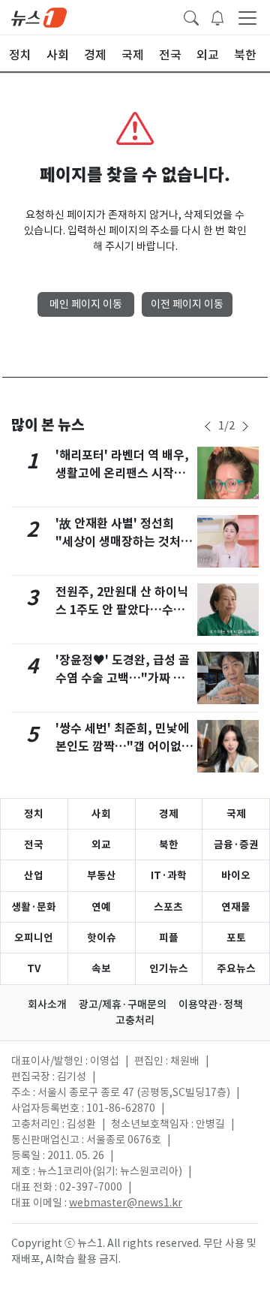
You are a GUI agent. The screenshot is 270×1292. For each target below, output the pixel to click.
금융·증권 (236, 844)
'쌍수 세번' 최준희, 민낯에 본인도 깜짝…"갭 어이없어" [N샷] (122, 746)
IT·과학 (169, 875)
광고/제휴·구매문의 (122, 1004)
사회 (101, 814)
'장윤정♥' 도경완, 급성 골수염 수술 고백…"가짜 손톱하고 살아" (123, 678)
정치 (34, 814)
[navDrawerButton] (247, 17)
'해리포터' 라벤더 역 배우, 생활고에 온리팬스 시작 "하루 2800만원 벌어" (122, 473)
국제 (236, 814)
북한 (168, 844)
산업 (34, 875)
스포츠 (168, 907)
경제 (168, 814)
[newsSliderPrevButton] (207, 426)
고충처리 (135, 1020)
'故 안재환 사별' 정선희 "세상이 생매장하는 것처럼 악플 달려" (124, 542)
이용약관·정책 (210, 1004)
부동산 (101, 875)
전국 (34, 844)
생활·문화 (33, 907)
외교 (101, 844)
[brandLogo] (39, 16)
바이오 (235, 875)
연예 (101, 907)
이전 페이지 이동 (187, 304)
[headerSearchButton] (191, 16)
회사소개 (47, 1004)
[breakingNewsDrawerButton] (217, 16)
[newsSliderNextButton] (245, 426)
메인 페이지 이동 (86, 304)
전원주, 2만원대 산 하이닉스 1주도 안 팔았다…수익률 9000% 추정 (122, 610)
